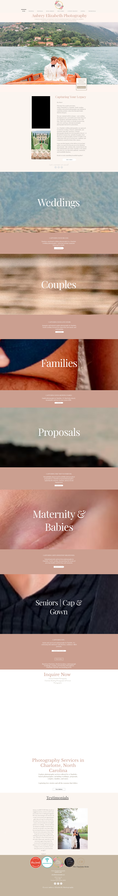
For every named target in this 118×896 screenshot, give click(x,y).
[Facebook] (55, 883)
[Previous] (5, 833)
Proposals (59, 431)
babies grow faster (75, 118)
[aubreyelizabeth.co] (56, 167)
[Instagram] (61, 883)
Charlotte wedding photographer (69, 128)
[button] (50, 10)
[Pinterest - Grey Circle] (62, 167)
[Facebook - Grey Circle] (59, 167)
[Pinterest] (58, 883)
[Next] (112, 833)
